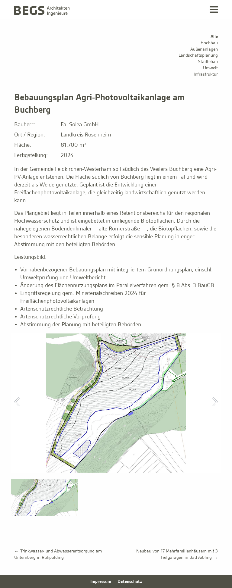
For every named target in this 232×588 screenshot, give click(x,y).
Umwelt (210, 68)
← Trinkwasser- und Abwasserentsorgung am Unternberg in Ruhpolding (58, 554)
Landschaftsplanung (198, 55)
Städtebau (208, 61)
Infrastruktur (206, 74)
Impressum (100, 581)
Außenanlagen (204, 49)
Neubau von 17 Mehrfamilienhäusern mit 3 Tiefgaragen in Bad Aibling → (177, 554)
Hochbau (209, 43)
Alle (214, 36)
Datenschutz (130, 581)
